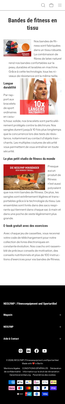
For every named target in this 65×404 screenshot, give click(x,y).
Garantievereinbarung (20, 375)
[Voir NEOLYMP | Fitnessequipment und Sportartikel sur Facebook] (36, 350)
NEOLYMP (8, 326)
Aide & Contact (11, 338)
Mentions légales (12, 368)
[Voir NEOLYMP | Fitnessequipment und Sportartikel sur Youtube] (44, 350)
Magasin (7, 314)
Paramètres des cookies (44, 375)
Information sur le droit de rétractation (41, 371)
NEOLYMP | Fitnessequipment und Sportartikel (30, 303)
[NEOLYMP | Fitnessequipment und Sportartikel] (12, 5)
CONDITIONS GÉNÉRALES (35, 368)
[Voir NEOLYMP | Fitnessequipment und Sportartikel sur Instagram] (20, 350)
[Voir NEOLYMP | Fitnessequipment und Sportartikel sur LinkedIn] (28, 350)
